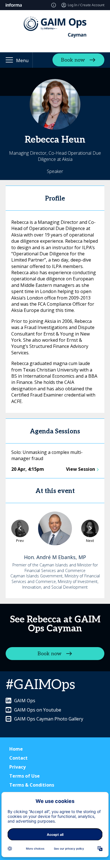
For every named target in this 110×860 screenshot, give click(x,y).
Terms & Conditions (31, 785)
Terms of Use (24, 776)
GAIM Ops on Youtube (37, 710)
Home (16, 749)
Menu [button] (22, 60)
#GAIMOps (40, 685)
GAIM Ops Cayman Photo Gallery (48, 719)
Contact (18, 758)
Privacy (17, 767)
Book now (73, 60)
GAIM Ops (24, 700)
